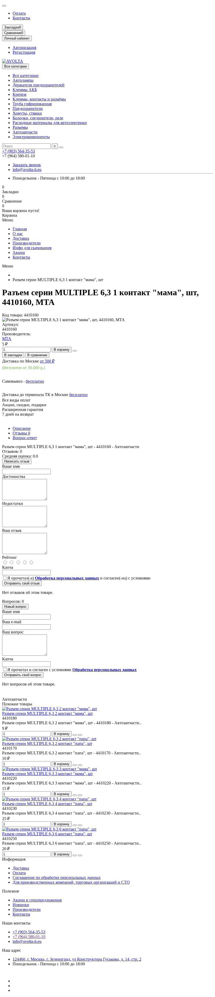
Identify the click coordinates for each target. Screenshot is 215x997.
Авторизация (24, 47)
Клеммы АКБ (25, 89)
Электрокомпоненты (31, 137)
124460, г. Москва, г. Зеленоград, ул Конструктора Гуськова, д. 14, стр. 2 (77, 959)
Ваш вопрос (13, 632)
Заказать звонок (27, 165)
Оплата (19, 13)
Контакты (21, 18)
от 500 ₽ (47, 361)
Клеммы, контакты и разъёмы (39, 99)
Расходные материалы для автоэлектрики (50, 122)
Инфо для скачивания (32, 248)
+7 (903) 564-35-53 (18, 151)
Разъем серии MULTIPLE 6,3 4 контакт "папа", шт (47, 803)
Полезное (10, 891)
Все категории (26, 75)
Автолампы (23, 80)
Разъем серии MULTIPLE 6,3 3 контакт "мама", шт (47, 773)
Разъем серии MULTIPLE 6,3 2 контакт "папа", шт (47, 743)
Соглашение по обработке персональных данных (57, 877)
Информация (13, 859)
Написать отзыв (16, 461)
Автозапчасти (25, 132)
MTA (6, 338)
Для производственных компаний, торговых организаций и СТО (71, 882)
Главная (20, 229)
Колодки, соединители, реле (38, 118)
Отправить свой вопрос (22, 675)
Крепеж (19, 94)
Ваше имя (11, 466)
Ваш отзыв (12, 530)
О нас (18, 233)
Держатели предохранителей (38, 85)
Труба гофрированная (32, 104)
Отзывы (21, 433)
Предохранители (28, 108)
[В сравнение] (80, 735)
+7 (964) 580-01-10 (29, 936)
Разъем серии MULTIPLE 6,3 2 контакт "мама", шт (47, 713)
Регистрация (24, 52)
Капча (7, 567)
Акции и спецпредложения (37, 900)
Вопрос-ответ (25, 438)
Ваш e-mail (11, 622)
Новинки (21, 905)
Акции (19, 252)
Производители (27, 243)
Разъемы (20, 127)
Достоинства (13, 476)
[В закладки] (75, 735)
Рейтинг (9, 557)
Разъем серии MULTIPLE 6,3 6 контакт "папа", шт (47, 834)
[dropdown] (4, 6)
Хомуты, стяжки (27, 113)
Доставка (21, 238)
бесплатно (35, 381)
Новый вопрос (15, 607)
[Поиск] (61, 147)
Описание (22, 428)
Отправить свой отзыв (22, 583)
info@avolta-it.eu (27, 169)
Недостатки (12, 503)
